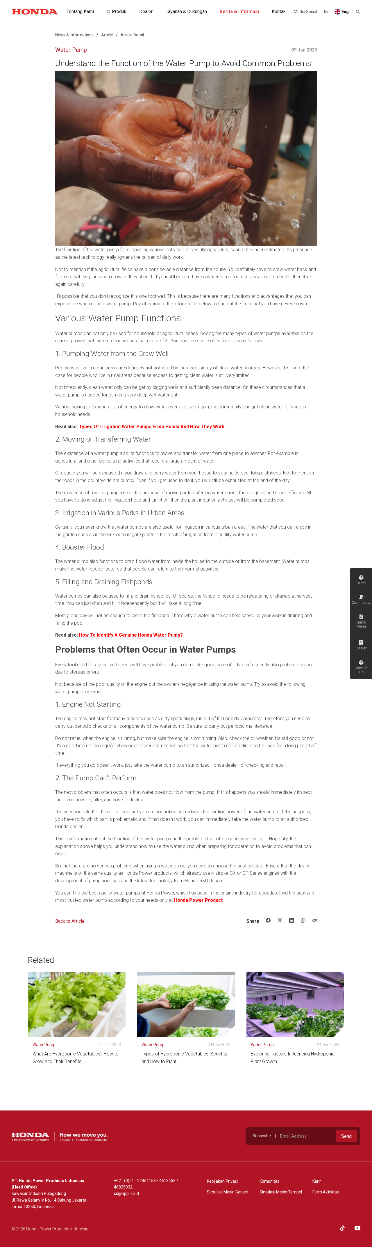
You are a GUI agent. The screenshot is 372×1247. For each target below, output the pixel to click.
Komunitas (269, 1181)
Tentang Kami (80, 11)
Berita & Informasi (239, 11)
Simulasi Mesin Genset (227, 1192)
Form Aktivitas (325, 1192)
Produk (119, 11)
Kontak (279, 11)
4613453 (167, 1180)
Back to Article (70, 921)
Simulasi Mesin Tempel (281, 1192)
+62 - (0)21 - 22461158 (135, 1180)
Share (252, 921)
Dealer (146, 11)
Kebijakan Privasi (222, 1181)
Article (107, 35)
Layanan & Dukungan (186, 11)
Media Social (305, 11)
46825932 (123, 1187)
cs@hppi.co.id (126, 1193)
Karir (316, 1181)
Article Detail (132, 35)
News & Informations (74, 35)
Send (346, 1136)
